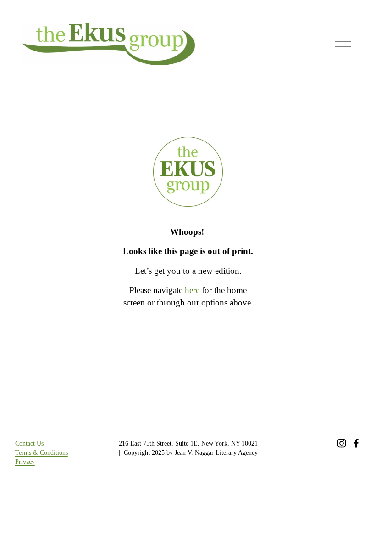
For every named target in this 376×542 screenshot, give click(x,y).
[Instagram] (341, 443)
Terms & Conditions (41, 452)
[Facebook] (356, 443)
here (192, 290)
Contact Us (29, 443)
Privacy (25, 461)
